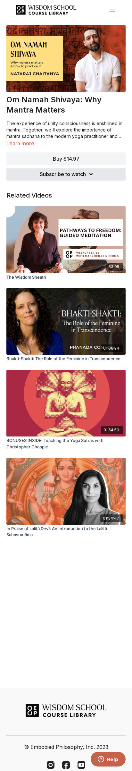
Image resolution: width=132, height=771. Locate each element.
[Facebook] (66, 765)
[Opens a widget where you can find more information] (108, 760)
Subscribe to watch (63, 174)
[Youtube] (81, 765)
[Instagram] (50, 765)
